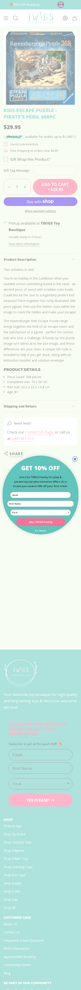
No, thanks (40, 530)
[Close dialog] (75, 459)
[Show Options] (68, 512)
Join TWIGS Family (40, 522)
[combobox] (39, 512)
